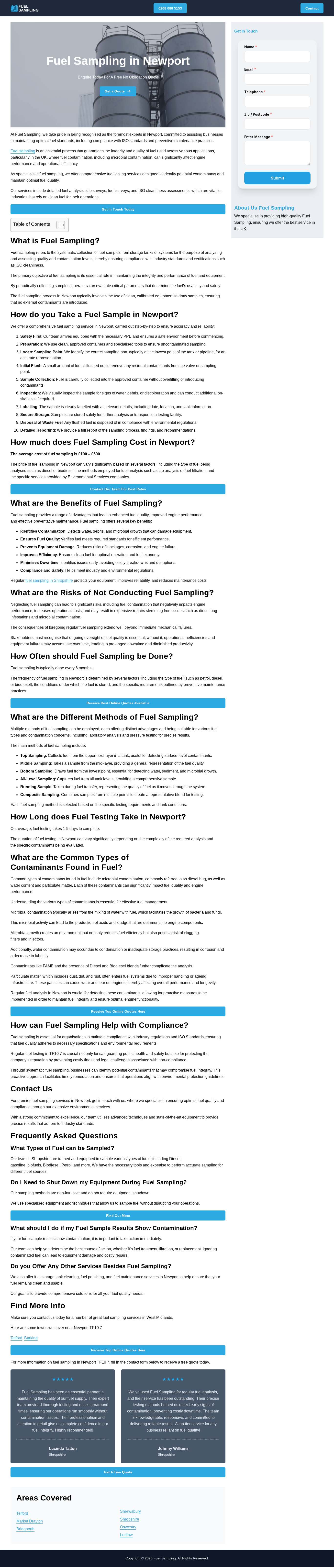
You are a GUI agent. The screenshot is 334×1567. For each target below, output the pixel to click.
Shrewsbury (130, 1511)
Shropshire (129, 1519)
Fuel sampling (23, 151)
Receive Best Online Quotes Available (118, 703)
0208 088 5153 (170, 8)
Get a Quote (115, 91)
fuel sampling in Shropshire (49, 580)
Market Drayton (29, 1521)
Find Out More (118, 1216)
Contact (312, 8)
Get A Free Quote (118, 1472)
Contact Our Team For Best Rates (118, 489)
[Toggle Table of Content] (58, 225)
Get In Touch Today (118, 209)
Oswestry (128, 1527)
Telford (16, 1338)
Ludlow (126, 1535)
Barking (31, 1338)
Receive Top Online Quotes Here (118, 1011)
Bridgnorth (25, 1529)
